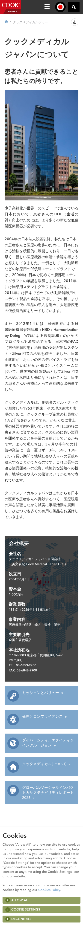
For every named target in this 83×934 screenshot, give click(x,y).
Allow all (20, 900)
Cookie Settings (25, 909)
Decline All (21, 919)
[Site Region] (60, 7)
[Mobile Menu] (47, 7)
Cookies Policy (49, 890)
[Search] (74, 7)
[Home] (6, 22)
